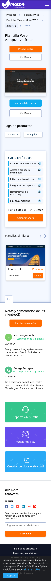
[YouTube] (17, 506)
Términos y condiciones (25, 553)
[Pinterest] (34, 506)
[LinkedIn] (23, 506)
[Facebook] (6, 506)
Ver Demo (25, 57)
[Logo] (11, 4)
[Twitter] (12, 506)
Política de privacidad (25, 548)
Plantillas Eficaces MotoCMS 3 (22, 20)
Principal (11, 14)
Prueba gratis (25, 49)
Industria (11, 25)
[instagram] (29, 506)
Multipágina (33, 134)
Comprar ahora (25, 217)
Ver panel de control (25, 103)
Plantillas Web (31, 14)
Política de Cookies (31, 569)
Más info (38, 275)
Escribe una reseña (25, 323)
